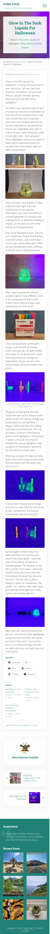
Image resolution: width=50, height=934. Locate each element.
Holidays (34, 725)
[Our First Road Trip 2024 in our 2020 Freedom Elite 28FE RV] (37, 886)
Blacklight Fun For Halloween (13, 690)
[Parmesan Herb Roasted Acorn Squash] (13, 909)
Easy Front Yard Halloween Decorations (12, 708)
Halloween (24, 725)
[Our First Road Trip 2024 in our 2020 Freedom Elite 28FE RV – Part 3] (37, 863)
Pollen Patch (11, 4)
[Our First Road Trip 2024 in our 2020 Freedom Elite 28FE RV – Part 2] (13, 886)
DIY (16, 725)
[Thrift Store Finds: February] (37, 909)
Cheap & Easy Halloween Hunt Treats (32, 692)
